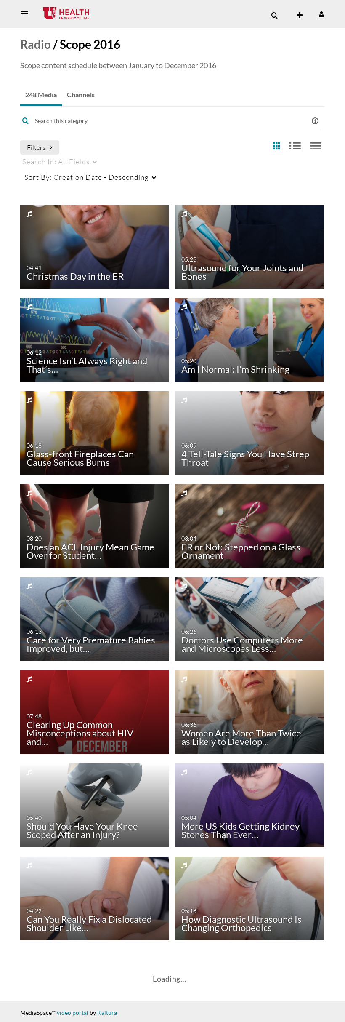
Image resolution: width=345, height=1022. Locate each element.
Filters (36, 147)
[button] (27, 14)
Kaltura (107, 1012)
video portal (72, 1012)
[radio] (276, 146)
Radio (35, 44)
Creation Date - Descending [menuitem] (86, 177)
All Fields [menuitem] (56, 161)
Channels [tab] (81, 95)
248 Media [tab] (41, 95)
